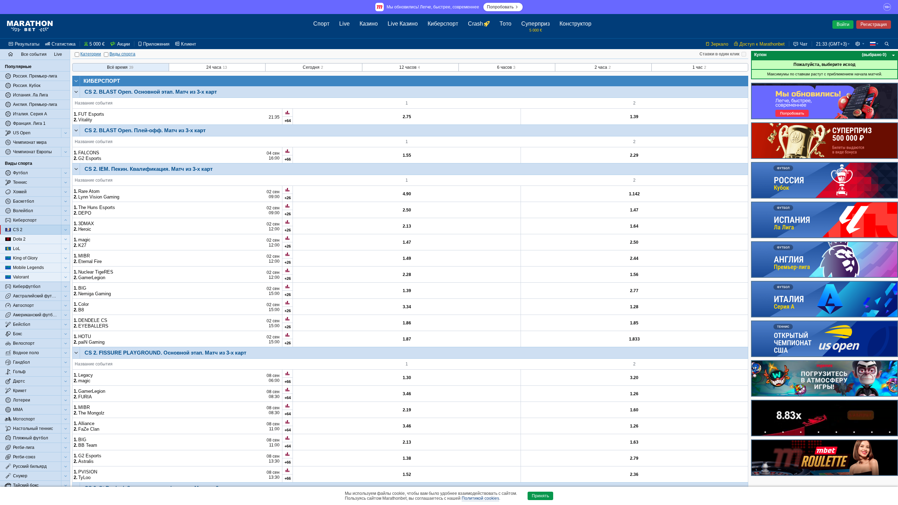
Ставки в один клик (719, 54)
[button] (859, 44)
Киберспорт (101, 81)
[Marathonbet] (30, 26)
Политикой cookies (480, 498)
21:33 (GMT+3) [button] (831, 44)
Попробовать (500, 7)
